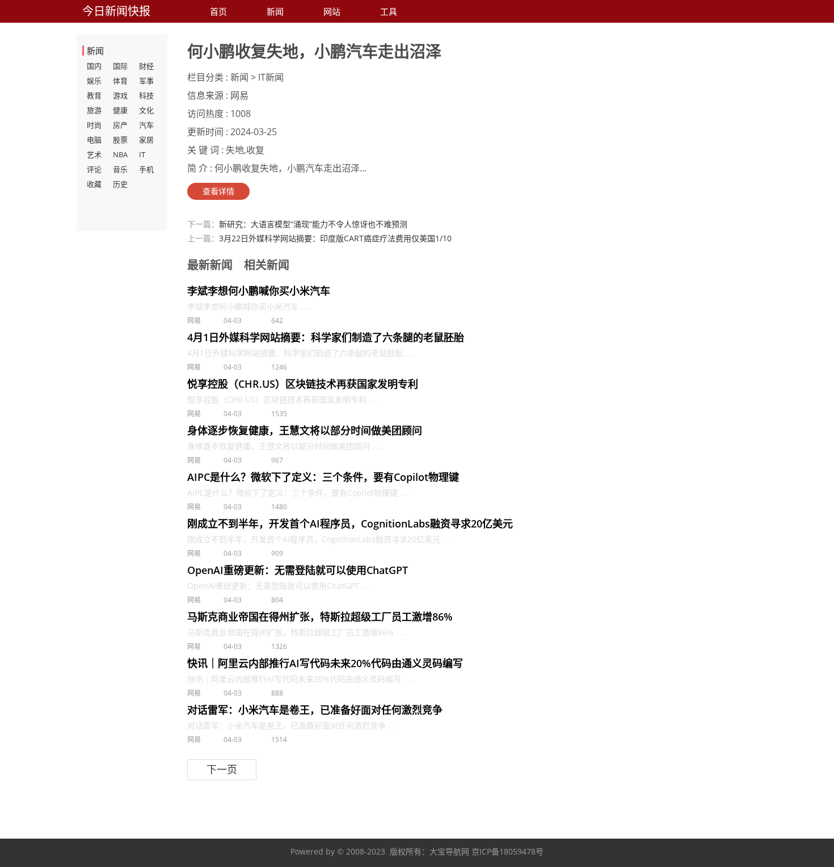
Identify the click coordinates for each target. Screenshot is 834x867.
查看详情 (218, 191)
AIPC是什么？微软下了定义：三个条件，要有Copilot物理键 (323, 477)
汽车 (146, 125)
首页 (218, 11)
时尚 (94, 125)
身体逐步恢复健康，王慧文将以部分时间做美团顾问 (304, 430)
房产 (120, 125)
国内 (94, 66)
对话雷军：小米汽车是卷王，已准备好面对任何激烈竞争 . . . (293, 725)
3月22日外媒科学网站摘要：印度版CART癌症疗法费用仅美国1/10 (335, 238)
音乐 (120, 169)
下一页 (222, 769)
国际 (120, 66)
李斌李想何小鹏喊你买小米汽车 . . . (249, 306)
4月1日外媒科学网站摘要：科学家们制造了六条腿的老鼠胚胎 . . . (301, 352)
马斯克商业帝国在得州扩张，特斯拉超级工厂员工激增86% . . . (297, 632)
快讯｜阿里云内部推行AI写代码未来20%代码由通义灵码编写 (325, 663)
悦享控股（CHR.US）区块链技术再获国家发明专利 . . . (283, 399)
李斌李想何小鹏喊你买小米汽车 (258, 291)
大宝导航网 (449, 851)
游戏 (120, 95)
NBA (120, 154)
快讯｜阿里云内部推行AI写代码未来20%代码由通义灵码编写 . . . (301, 678)
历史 (120, 184)
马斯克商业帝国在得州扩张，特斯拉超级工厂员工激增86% (320, 616)
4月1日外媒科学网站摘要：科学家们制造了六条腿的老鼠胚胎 (325, 337)
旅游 (94, 110)
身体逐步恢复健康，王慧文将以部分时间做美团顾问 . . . (285, 446)
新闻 (275, 11)
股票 (120, 140)
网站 (331, 11)
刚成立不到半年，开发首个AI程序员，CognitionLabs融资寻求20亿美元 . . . (320, 539)
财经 (146, 66)
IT (142, 154)
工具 (388, 11)
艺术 (94, 154)
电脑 (94, 140)
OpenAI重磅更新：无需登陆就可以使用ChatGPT (297, 570)
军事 (146, 81)
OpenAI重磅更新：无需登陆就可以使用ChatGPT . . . (280, 585)
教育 (94, 95)
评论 (94, 169)
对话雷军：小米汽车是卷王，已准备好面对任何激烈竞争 (315, 710)
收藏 (94, 184)
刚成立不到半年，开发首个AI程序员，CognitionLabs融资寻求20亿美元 (350, 523)
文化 (146, 110)
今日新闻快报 (116, 11)
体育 (120, 81)
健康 (120, 110)
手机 (146, 169)
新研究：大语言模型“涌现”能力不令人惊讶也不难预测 (313, 224)
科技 (146, 95)
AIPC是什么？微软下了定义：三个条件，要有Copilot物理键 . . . (299, 492)
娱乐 (94, 81)
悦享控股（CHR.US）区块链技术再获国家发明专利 (302, 384)
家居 (146, 140)
